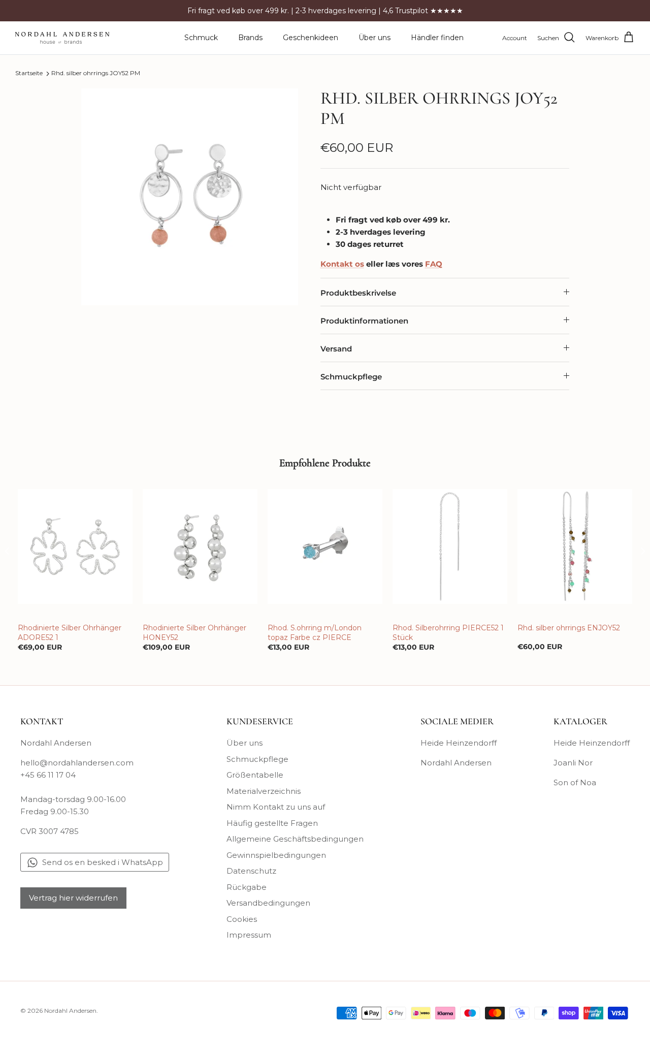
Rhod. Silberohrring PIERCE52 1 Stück (448, 632)
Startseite (29, 73)
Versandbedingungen (268, 903)
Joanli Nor (573, 762)
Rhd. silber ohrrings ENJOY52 (568, 627)
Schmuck (201, 37)
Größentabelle (254, 775)
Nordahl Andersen (456, 762)
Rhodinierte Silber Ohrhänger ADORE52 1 (69, 632)
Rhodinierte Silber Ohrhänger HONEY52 (194, 632)
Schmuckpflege (351, 376)
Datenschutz (251, 871)
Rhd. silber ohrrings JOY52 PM (95, 73)
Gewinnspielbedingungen (276, 855)
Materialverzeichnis (263, 791)
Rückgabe (246, 887)
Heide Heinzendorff (458, 743)
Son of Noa (575, 782)
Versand (336, 349)
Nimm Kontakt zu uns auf (275, 807)
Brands (250, 37)
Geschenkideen (310, 37)
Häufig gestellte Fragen (272, 823)
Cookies (241, 919)
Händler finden (437, 37)
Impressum (248, 935)
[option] (189, 196)
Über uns (375, 37)
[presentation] (7, 550)
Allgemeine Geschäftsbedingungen (295, 839)
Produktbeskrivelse (358, 293)
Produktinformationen (364, 321)
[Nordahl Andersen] (62, 38)
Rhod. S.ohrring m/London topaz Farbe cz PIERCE (315, 632)
